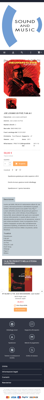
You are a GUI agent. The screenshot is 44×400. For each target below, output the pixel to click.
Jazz (12, 139)
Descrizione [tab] (9, 199)
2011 (29, 139)
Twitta (16, 170)
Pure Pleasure (16, 136)
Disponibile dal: (26, 145)
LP (31, 136)
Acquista (20, 164)
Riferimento (8, 143)
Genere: (6, 139)
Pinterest (20, 170)
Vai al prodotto (20, 309)
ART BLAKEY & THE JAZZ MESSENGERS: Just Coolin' (20, 294)
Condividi (12, 170)
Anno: (24, 139)
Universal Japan (20, 298)
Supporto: (25, 136)
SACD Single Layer (20, 296)
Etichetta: (7, 136)
